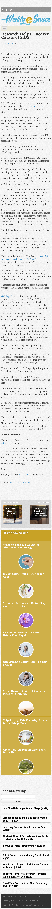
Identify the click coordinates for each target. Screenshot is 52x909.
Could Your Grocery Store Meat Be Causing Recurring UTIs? (25, 884)
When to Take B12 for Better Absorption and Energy (21, 546)
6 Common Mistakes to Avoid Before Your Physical (22, 633)
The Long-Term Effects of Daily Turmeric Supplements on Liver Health (24, 875)
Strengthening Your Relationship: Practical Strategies (24, 692)
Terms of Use (34, 901)
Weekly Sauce (9, 43)
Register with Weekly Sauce (23, 896)
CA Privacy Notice (22, 901)
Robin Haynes (36, 106)
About (10, 896)
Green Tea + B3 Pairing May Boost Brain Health (24, 751)
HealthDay (23, 474)
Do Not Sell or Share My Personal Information (30, 905)
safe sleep (5, 442)
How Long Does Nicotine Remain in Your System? (24, 828)
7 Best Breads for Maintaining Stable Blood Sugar (26, 856)
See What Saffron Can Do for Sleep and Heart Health (24, 604)
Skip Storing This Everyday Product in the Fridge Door (26, 721)
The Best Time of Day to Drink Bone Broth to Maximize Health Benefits (25, 837)
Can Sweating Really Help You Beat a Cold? (25, 663)
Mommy (28, 482)
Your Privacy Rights (8, 901)
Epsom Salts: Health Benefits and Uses (23, 575)
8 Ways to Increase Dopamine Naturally (24, 845)
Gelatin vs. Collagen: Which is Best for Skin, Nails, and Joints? (26, 866)
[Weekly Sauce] (26, 19)
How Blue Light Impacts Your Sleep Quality (25, 808)
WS (4, 896)
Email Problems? (8, 905)
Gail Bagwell (7, 296)
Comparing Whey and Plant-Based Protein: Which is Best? (25, 819)
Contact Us (37, 896)
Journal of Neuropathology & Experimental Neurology (24, 257)
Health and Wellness (17, 482)
